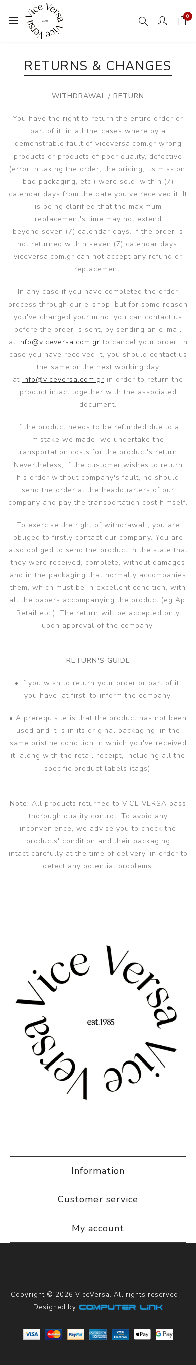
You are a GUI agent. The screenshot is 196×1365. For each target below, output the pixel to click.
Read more (98, 1121)
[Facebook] (66, 1271)
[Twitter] (87, 1271)
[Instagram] (109, 1271)
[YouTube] (130, 1271)
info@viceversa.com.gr (59, 342)
